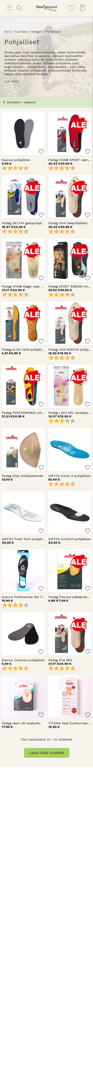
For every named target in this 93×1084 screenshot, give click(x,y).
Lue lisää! (12, 81)
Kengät (36, 31)
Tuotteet (21, 31)
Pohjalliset (53, 31)
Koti (8, 31)
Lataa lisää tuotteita (46, 752)
